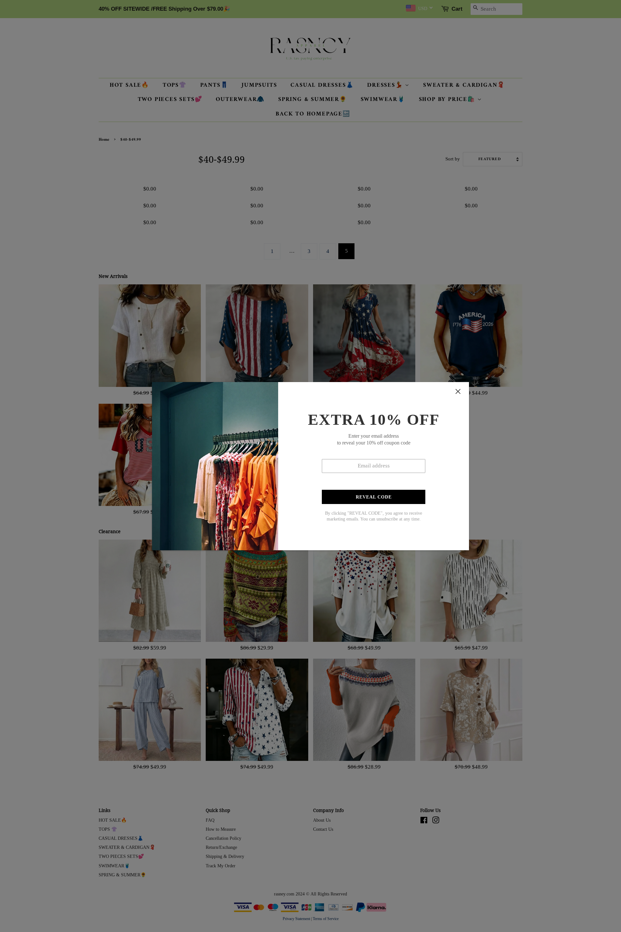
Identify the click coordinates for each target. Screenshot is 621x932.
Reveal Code (374, 497)
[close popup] (458, 391)
